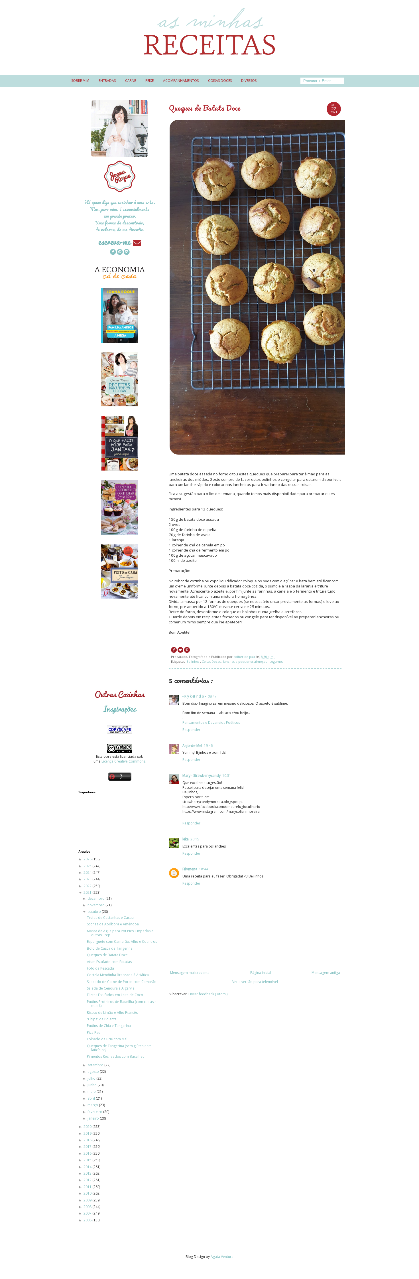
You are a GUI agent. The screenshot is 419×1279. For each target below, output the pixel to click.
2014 (88, 1166)
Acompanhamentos (181, 80)
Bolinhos (193, 661)
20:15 (194, 839)
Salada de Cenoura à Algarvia (111, 988)
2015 (88, 1160)
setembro (96, 1065)
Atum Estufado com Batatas (109, 961)
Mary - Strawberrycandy (201, 775)
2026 (88, 859)
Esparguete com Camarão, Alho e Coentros (122, 941)
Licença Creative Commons (123, 761)
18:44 (203, 869)
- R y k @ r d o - (194, 696)
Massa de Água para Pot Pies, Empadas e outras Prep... (120, 933)
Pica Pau (93, 1032)
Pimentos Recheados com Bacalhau (116, 1056)
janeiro (94, 1118)
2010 (88, 1193)
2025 (88, 866)
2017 (88, 1146)
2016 (88, 1153)
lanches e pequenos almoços (245, 661)
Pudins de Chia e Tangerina (109, 1025)
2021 (88, 892)
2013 (88, 1173)
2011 (88, 1186)
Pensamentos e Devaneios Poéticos (211, 722)
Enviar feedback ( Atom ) (207, 994)
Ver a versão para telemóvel (255, 981)
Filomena (189, 869)
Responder (191, 729)
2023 (88, 879)
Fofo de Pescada (100, 968)
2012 (88, 1179)
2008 (88, 1206)
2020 (88, 1126)
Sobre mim (80, 80)
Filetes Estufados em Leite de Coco (115, 994)
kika (185, 839)
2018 (88, 1140)
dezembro (96, 898)
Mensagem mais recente (190, 972)
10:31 (226, 775)
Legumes (276, 661)
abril (92, 1098)
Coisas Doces (211, 661)
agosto (94, 1071)
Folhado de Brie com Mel (107, 1039)
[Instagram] (126, 252)
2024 (88, 872)
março (93, 1104)
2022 (88, 885)
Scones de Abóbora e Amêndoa (113, 924)
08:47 (212, 696)
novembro (96, 905)
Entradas (107, 80)
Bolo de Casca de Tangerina (110, 948)
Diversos (249, 80)
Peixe (149, 80)
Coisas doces (220, 80)
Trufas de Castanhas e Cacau (110, 917)
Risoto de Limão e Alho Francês (112, 1012)
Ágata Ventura (222, 1256)
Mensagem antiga (326, 972)
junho (92, 1085)
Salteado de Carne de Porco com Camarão (121, 981)
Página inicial (260, 972)
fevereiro (95, 1111)
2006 (88, 1220)
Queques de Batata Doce (107, 954)
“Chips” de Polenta (102, 1019)
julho (92, 1078)
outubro (95, 911)
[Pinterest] (119, 252)
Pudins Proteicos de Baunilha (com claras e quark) (121, 1003)
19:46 (208, 745)
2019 (88, 1133)
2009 (88, 1200)
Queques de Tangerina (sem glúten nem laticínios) (119, 1047)
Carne (130, 80)
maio (92, 1091)
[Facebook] (112, 252)
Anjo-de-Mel (192, 745)
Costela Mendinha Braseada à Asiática (118, 974)
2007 (88, 1213)
